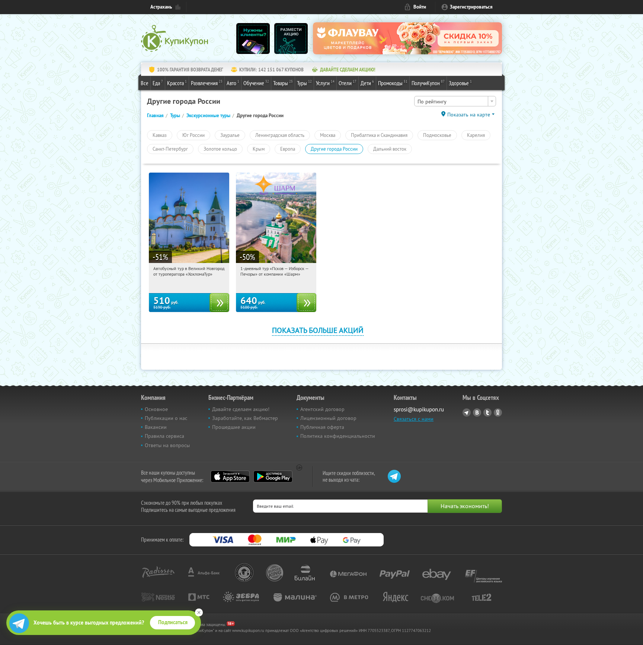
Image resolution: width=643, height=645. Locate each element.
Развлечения (207, 83)
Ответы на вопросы (167, 445)
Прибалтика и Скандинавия (379, 135)
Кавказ (160, 135)
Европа (287, 149)
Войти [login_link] (419, 7)
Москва (327, 135)
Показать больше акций (318, 330)
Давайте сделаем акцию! (240, 409)
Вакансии (156, 427)
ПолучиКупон (428, 83)
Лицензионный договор (328, 418)
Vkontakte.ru (477, 412)
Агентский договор (322, 409)
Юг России (193, 135)
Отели (347, 83)
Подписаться (173, 622)
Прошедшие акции (234, 427)
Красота (177, 83)
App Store (230, 476)
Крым (259, 149)
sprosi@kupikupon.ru (419, 409)
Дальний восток (389, 149)
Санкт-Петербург (170, 149)
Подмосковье (437, 135)
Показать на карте (468, 114)
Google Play (272, 476)
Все (144, 83)
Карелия (476, 135)
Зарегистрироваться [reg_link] (471, 7)
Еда (158, 83)
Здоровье (460, 83)
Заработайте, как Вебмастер (245, 418)
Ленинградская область (279, 135)
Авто (233, 83)
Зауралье (230, 135)
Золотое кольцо (220, 149)
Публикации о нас (166, 418)
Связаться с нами (414, 418)
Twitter (487, 412)
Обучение (256, 83)
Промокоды (392, 83)
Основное (156, 409)
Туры (304, 83)
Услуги (325, 83)
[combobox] (455, 101)
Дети (367, 83)
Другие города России (334, 149)
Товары (283, 83)
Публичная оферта (322, 427)
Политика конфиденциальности (337, 436)
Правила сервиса (164, 436)
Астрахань (161, 7)
